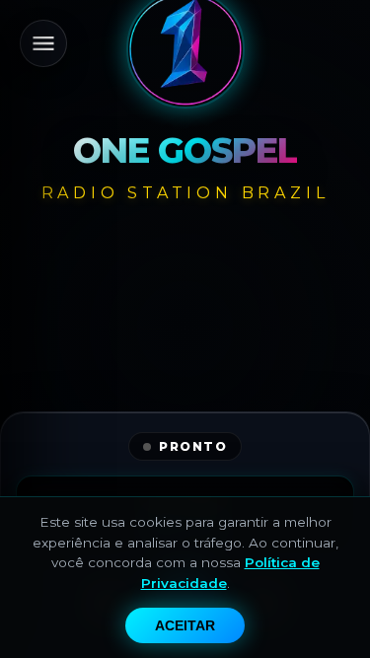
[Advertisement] (185, 397)
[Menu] (43, 43)
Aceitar (185, 625)
